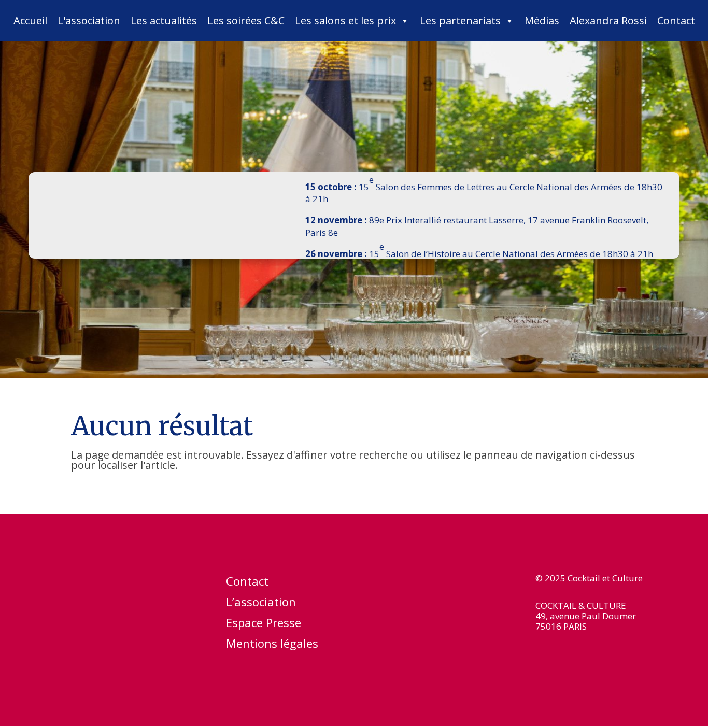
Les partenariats (460, 20)
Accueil (30, 20)
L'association (89, 20)
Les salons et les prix (345, 20)
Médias (542, 20)
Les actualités (164, 20)
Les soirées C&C (246, 20)
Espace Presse (263, 624)
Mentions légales (272, 645)
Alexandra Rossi (608, 20)
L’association (261, 603)
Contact (676, 20)
